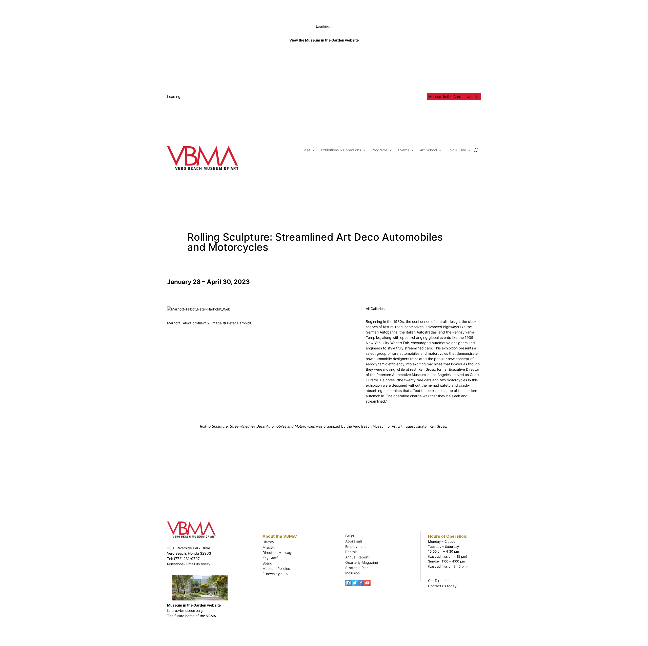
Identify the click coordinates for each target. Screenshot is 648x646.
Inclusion (352, 573)
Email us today (198, 564)
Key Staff (270, 558)
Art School (428, 150)
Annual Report (357, 557)
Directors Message (277, 552)
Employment (355, 546)
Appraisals (353, 541)
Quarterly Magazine (361, 562)
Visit (306, 150)
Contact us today (442, 586)
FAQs (349, 536)
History (268, 542)
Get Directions (439, 580)
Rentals (351, 552)
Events (403, 150)
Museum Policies (276, 568)
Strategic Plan (357, 568)
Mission (268, 547)
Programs (380, 150)
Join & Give (457, 150)
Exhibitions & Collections (341, 150)
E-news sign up (275, 574)
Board (267, 563)
